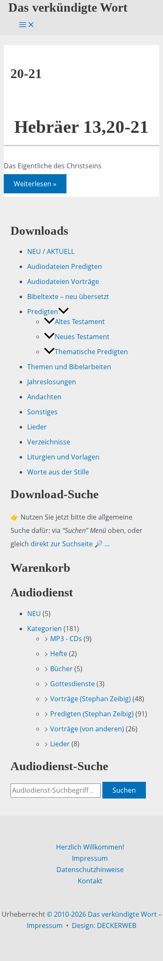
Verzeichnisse (48, 441)
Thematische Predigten (91, 351)
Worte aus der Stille (58, 472)
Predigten (42, 311)
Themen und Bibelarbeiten (69, 366)
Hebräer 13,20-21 (81, 127)
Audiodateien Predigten (64, 266)
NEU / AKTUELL (50, 251)
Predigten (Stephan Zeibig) (92, 713)
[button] (63, 311)
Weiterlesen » (34, 185)
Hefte (58, 653)
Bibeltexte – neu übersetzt (68, 296)
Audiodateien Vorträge (63, 281)
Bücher (61, 668)
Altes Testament (80, 321)
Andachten (44, 396)
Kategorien (44, 628)
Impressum (90, 858)
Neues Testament (82, 336)
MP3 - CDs (66, 638)
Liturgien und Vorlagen (63, 456)
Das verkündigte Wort (67, 7)
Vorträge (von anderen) (87, 728)
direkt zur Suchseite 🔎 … (70, 543)
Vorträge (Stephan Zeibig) (90, 698)
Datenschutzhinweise (90, 869)
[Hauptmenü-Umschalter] (26, 25)
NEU (34, 613)
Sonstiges (42, 411)
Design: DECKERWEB (104, 925)
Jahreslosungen (51, 381)
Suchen (124, 790)
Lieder (37, 426)
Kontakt (90, 880)
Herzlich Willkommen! (90, 847)
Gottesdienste (72, 683)
